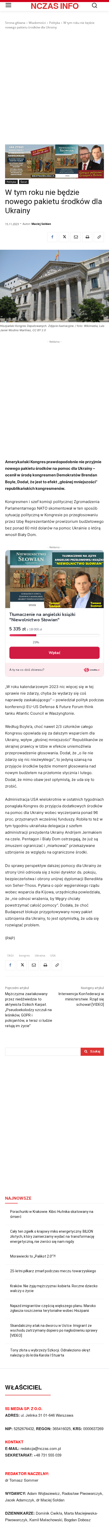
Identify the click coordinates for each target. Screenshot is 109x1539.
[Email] (75, 237)
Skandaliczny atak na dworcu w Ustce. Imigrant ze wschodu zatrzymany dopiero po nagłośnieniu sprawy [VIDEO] (53, 1330)
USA (53, 955)
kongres (24, 955)
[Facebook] (52, 237)
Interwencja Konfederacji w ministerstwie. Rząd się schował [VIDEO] (81, 999)
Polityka (54, 23)
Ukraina (40, 955)
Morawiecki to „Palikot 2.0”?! (33, 1256)
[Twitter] (64, 237)
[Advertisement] (54, 87)
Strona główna (15, 23)
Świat (24, 181)
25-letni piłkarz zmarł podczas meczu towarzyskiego (53, 1271)
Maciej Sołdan (41, 224)
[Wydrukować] (87, 237)
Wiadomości (37, 23)
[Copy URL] (99, 237)
